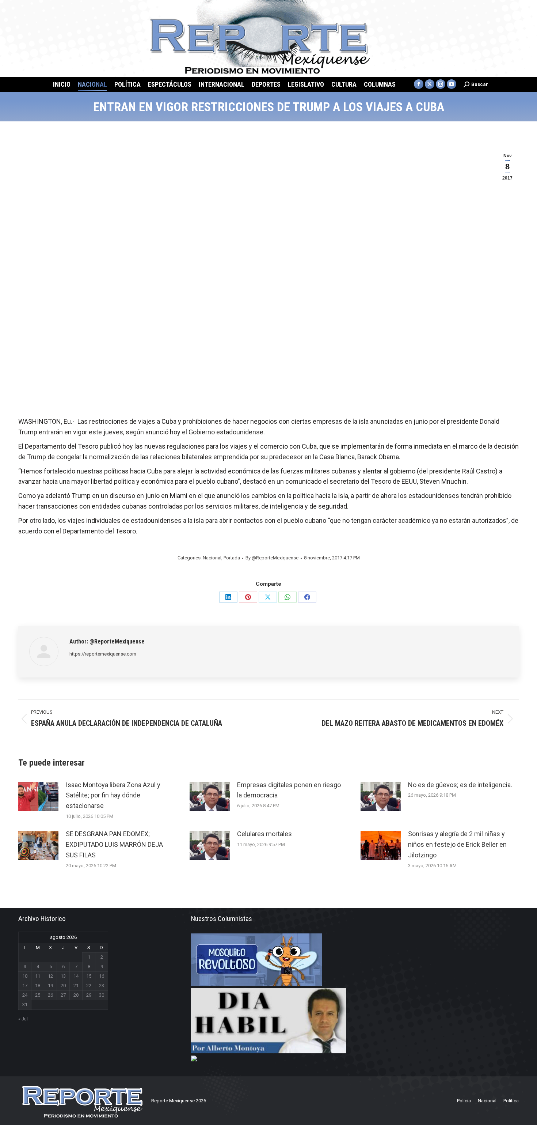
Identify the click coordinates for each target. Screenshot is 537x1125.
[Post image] (38, 796)
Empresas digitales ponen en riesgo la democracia (289, 790)
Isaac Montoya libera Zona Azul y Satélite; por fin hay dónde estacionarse (113, 795)
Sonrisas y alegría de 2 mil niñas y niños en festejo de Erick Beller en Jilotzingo (457, 844)
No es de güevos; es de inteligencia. (460, 785)
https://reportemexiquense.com (102, 654)
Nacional (212, 557)
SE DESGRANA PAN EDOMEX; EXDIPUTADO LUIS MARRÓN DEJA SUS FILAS (114, 844)
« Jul (23, 1019)
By (271, 557)
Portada (232, 557)
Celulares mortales (264, 834)
